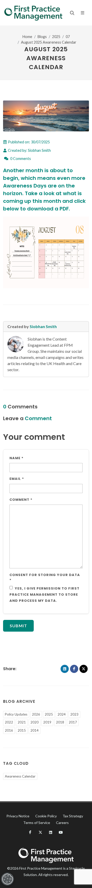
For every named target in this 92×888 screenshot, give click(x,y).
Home (27, 36)
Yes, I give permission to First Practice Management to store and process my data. (44, 594)
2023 (74, 714)
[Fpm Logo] (33, 13)
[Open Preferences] (7, 879)
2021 (22, 722)
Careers (62, 822)
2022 (9, 722)
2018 (60, 722)
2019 (47, 722)
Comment (20, 499)
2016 (9, 730)
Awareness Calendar (20, 776)
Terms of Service (36, 822)
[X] (83, 669)
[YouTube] (61, 832)
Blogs (42, 36)
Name (16, 458)
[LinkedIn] (65, 669)
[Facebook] (74, 669)
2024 (61, 714)
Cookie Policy (46, 816)
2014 (34, 730)
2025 (56, 36)
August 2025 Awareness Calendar (48, 42)
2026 (36, 714)
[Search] (71, 12)
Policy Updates (16, 714)
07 (68, 36)
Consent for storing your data (44, 577)
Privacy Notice (17, 816)
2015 (22, 730)
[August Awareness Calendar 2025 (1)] (46, 251)
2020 (34, 722)
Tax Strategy (73, 816)
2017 (73, 722)
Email (16, 478)
